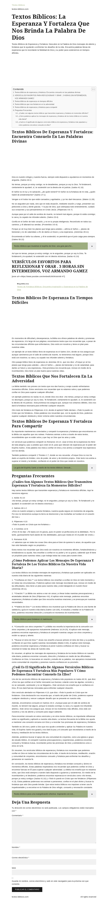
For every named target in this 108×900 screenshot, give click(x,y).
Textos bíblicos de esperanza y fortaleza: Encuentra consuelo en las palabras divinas (47, 92)
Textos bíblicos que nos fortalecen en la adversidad (34, 104)
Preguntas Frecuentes (23, 110)
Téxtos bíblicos (18, 5)
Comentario (17, 815)
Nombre (16, 847)
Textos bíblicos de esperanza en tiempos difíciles (34, 101)
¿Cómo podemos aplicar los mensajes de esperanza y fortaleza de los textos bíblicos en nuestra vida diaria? (53, 117)
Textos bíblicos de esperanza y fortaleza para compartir (36, 107)
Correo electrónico (20, 858)
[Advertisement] (54, 71)
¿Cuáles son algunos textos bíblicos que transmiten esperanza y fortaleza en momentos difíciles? (53, 113)
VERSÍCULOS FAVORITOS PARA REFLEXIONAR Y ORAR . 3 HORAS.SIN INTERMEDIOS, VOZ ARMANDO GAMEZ (51, 96)
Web (14, 868)
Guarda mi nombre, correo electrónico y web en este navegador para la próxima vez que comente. (50, 882)
